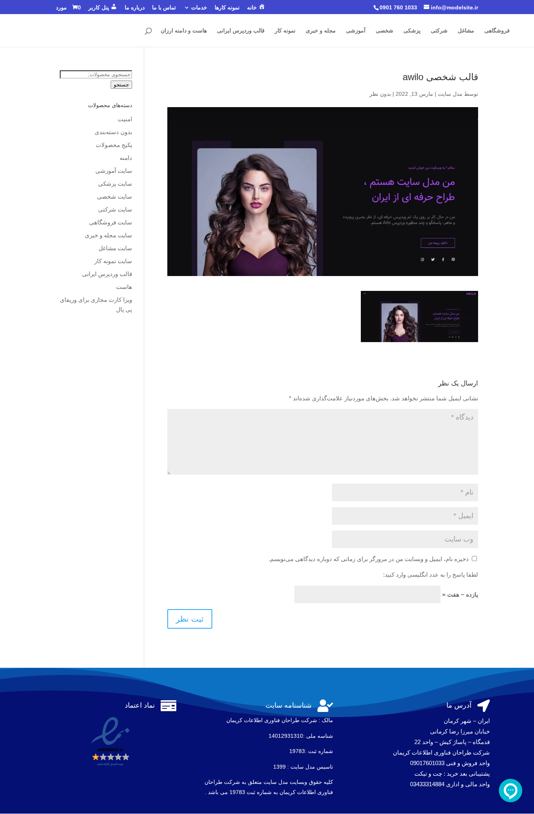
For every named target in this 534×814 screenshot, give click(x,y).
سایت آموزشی (113, 170)
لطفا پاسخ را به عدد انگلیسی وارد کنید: (430, 574)
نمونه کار (285, 31)
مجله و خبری (321, 31)
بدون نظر (380, 94)
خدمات (199, 8)
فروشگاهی (497, 31)
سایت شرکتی (115, 209)
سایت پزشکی (115, 183)
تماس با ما (164, 8)
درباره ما (135, 8)
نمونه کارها (227, 8)
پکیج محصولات (114, 145)
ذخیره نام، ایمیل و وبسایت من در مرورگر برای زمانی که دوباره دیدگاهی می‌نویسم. (369, 559)
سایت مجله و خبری (108, 235)
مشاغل (466, 31)
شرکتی (439, 31)
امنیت (125, 119)
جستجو (121, 85)
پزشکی (412, 31)
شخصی (384, 31)
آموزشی (356, 31)
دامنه (126, 157)
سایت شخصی (114, 196)
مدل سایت (450, 94)
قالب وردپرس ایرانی (241, 31)
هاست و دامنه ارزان (184, 31)
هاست (124, 286)
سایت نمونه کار (113, 261)
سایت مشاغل (115, 248)
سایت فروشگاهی (110, 222)
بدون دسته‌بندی (113, 132)
